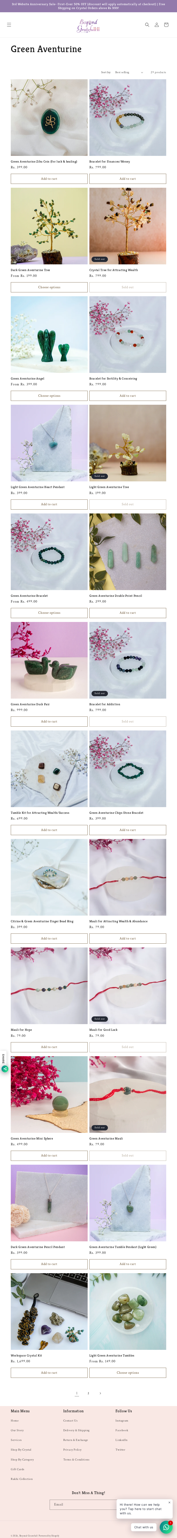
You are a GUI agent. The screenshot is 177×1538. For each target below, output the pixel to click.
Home (15, 1421)
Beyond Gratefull (28, 1535)
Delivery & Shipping (76, 1430)
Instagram (121, 1421)
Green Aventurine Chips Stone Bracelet (116, 813)
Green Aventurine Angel (27, 378)
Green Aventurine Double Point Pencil (115, 596)
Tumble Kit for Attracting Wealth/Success (40, 813)
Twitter (120, 1450)
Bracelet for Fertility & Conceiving (113, 378)
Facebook (121, 1430)
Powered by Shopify (49, 1535)
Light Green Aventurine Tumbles (111, 1355)
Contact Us (70, 1421)
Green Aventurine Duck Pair (30, 704)
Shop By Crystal (21, 1450)
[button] (9, 24)
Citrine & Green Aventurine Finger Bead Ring (42, 921)
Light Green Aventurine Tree (109, 487)
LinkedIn (121, 1440)
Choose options (49, 287)
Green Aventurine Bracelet (29, 596)
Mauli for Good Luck (103, 1030)
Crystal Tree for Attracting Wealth (113, 270)
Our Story (17, 1430)
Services (16, 1440)
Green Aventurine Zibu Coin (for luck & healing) (44, 161)
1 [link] (77, 1393)
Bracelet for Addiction (104, 704)
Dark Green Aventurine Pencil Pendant (38, 1247)
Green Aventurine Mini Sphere (32, 1138)
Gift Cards (17, 1469)
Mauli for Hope (21, 1030)
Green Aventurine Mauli (106, 1138)
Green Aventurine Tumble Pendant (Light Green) (122, 1247)
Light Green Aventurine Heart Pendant (38, 487)
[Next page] (100, 1393)
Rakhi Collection (22, 1479)
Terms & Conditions (76, 1460)
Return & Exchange (75, 1440)
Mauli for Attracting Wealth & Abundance (118, 921)
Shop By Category (22, 1460)
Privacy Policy (72, 1450)
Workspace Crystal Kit (26, 1355)
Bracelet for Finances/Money (109, 161)
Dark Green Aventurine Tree (30, 270)
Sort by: (106, 72)
